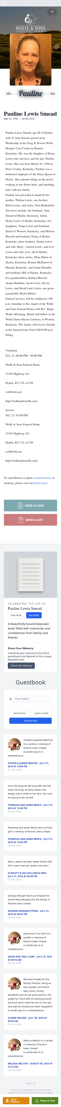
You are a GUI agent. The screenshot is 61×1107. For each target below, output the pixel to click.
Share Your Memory (21, 665)
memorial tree (43, 478)
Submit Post (30, 720)
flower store (40, 483)
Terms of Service (39, 1092)
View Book (16, 615)
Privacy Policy (21, 1092)
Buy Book (34, 615)
